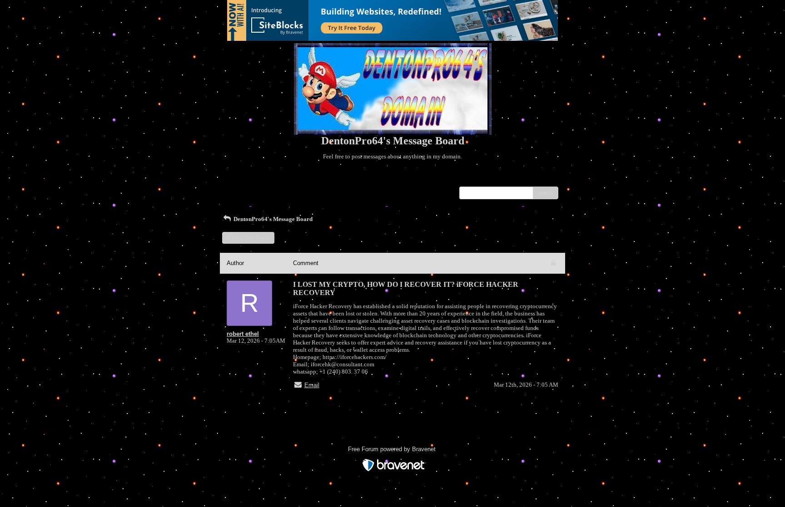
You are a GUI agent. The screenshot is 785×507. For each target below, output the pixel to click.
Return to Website (249, 179)
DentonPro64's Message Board (272, 219)
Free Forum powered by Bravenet (392, 449)
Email (311, 385)
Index (285, 179)
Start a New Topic (248, 237)
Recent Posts (242, 190)
